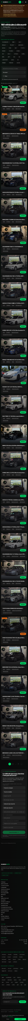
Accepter (20, 1019)
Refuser (7, 1019)
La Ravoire (15, 961)
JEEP (18, 984)
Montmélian (4, 959)
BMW (3, 977)
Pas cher (9, 968)
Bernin (9, 959)
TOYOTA (7, 982)
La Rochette (15, 956)
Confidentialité (10, 1011)
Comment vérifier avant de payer (9, 14)
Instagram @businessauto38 (7, 931)
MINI (25, 984)
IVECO (3, 984)
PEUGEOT (3, 979)
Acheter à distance (5, 916)
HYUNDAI (21, 982)
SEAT (3, 982)
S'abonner (22, 1001)
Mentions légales (4, 1011)
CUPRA (13, 984)
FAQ (2, 914)
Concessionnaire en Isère (6, 907)
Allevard (14, 959)
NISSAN (24, 979)
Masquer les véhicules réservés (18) (11, 79)
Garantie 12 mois (4, 905)
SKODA (15, 979)
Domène (20, 956)
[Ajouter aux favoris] (25, 87)
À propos (3, 912)
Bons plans (4, 968)
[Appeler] (20, 2)
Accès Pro (16, 1011)
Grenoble (9, 954)
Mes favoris (3, 894)
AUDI (14, 977)
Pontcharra (4, 954)
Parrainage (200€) (4, 892)
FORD (20, 979)
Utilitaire (15, 970)
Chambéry (15, 954)
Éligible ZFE (4, 970)
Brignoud (24, 959)
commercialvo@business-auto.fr (7, 929)
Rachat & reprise (4, 891)
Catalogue (3, 882)
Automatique (15, 968)
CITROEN (8, 984)
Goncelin (9, 956)
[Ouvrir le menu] (25, 2)
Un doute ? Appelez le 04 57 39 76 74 (9, 16)
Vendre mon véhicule (5, 889)
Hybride (21, 968)
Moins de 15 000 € (4, 903)
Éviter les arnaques (5, 910)
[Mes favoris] (23, 2)
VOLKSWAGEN (8, 977)
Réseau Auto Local (5, 898)
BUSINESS (5, 864)
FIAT (12, 982)
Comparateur (3, 887)
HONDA (16, 982)
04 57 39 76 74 (4, 928)
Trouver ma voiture (5, 885)
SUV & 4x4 (10, 970)
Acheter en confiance (5, 901)
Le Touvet (3, 956)
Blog (2, 896)
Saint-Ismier (4, 961)
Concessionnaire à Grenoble (7, 909)
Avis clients (3, 900)
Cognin (9, 961)
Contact (2, 919)
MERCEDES (10, 979)
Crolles (19, 959)
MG (21, 984)
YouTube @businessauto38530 (7, 933)
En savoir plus (10, 1016)
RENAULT (19, 977)
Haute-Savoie (22, 954)
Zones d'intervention (5, 918)
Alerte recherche (4, 883)
